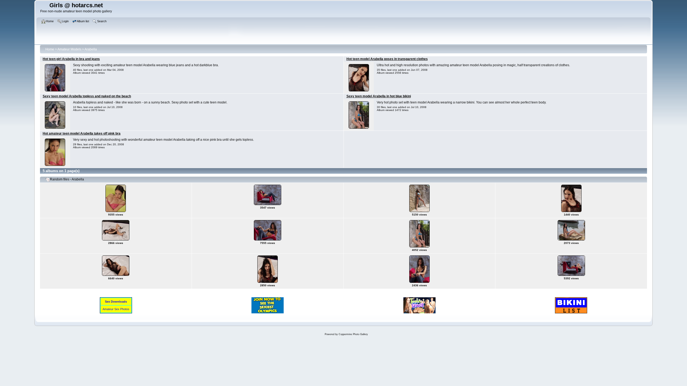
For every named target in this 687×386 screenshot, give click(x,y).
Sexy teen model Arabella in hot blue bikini (378, 96)
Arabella (91, 49)
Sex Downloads (116, 301)
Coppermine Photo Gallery (353, 334)
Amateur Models (69, 49)
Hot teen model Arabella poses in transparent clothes (387, 59)
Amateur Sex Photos (116, 309)
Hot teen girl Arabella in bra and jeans (71, 59)
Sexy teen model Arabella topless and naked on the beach (87, 96)
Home (49, 49)
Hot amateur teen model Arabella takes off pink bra (81, 133)
